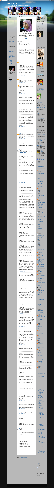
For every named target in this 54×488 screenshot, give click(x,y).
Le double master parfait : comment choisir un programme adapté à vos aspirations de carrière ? (41, 228)
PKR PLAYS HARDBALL (41, 452)
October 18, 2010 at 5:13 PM (22, 400)
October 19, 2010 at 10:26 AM (23, 435)
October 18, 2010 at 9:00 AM (22, 350)
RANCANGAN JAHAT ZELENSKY (40, 368)
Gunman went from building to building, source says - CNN (12, 51)
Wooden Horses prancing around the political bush (40, 288)
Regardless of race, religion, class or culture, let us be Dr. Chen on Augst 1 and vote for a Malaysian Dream (41, 236)
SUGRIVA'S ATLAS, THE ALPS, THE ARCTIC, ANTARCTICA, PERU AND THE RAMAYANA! (41, 204)
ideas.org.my (39, 219)
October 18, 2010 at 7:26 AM (22, 326)
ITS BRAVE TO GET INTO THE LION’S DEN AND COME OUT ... (41, 445)
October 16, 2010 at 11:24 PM (23, 147)
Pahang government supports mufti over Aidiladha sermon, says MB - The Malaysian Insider (12, 55)
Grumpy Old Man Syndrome (41, 253)
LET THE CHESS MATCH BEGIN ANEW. (41, 442)
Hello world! (39, 338)
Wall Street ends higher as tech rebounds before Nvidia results (41, 213)
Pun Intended (39, 305)
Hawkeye (39, 215)
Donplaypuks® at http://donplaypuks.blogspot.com (41, 202)
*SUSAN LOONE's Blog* (41, 159)
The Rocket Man (40, 285)
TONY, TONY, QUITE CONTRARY (40, 422)
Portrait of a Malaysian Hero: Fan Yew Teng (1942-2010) (41, 249)
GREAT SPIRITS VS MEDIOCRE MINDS (40, 272)
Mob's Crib (39, 281)
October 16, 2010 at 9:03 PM (22, 138)
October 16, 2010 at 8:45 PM (22, 126)
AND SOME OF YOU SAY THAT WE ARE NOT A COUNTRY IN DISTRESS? (41, 140)
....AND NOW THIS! (40, 413)
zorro (20, 149)
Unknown (20, 133)
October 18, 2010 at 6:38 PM (22, 413)
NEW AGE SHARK (40, 365)
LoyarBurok (39, 239)
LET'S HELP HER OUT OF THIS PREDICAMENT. (41, 437)
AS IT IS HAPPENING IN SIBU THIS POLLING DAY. (41, 108)
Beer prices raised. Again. (41, 186)
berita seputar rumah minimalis (41, 269)
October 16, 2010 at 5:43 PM (22, 82)
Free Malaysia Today (40, 212)
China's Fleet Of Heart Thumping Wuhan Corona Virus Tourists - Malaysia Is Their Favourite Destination (41, 266)
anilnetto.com (39, 162)
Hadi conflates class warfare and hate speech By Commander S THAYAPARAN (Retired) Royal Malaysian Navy (41, 327)
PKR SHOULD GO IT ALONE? (40, 408)
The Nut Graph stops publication (40, 352)
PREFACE (39, 224)
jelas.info (39, 226)
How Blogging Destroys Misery (41, 306)
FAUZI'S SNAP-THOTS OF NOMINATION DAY (41, 402)
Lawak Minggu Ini (40, 210)
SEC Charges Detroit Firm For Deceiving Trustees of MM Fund (41, 299)
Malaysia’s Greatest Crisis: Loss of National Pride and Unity (41, 197)
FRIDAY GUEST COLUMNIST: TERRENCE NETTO (41, 394)
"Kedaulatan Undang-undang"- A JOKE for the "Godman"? (41, 189)
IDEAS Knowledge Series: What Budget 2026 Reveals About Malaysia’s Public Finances (41, 221)
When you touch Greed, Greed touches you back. (41, 282)
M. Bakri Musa (40, 241)
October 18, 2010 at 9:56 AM (22, 364)
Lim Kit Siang (39, 234)
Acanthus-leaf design (40, 344)
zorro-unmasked (12, 3)
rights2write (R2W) (40, 310)
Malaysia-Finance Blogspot (40, 252)
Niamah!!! (39, 294)
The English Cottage (40, 343)
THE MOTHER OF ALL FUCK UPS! (41, 446)
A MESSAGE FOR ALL (40, 124)
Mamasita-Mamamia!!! (41, 264)
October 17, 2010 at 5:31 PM (22, 271)
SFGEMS (39, 330)
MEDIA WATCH (40, 274)
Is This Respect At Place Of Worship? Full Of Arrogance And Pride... (41, 363)
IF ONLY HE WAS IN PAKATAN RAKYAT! (41, 412)
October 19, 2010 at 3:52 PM (22, 451)
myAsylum (39, 287)
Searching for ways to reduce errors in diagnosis (41, 173)
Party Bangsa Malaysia (40, 333)
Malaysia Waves (40, 251)
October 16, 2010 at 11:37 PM (23, 152)
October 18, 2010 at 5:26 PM (22, 408)
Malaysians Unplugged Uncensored (41, 259)
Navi (19, 84)
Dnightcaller (39, 199)
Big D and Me (39, 172)
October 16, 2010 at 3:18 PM (22, 58)
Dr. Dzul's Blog (40, 207)
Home (38, 218)
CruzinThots (39, 188)
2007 (38, 465)
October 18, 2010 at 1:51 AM (22, 305)
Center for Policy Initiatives (40, 183)
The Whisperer (40, 361)
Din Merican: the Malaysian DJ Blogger (41, 195)
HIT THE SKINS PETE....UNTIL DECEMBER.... (40, 434)
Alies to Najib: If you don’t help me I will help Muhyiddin (41, 181)
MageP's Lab (39, 245)
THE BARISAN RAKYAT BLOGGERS (42, 151)
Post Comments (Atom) (24, 457)
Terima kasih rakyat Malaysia (41, 347)
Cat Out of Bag (40, 180)
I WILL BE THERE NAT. (41, 392)
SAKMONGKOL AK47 (40, 315)
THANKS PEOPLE (39, 145)
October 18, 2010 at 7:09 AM (22, 313)
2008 (38, 464)
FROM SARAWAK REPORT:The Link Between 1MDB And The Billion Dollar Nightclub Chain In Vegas (41, 261)
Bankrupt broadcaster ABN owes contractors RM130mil (41, 376)
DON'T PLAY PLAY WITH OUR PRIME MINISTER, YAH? (41, 415)
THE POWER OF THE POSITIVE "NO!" (41, 407)
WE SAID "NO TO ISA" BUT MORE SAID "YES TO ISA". (40, 102)
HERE (26, 38)
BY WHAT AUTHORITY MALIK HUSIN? (41, 436)
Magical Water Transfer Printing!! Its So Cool (40, 292)
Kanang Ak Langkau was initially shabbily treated (40, 341)
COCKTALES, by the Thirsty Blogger (40, 185)
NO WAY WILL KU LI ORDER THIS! (40, 389)
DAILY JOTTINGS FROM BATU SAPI (41, 400)
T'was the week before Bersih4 (41, 216)
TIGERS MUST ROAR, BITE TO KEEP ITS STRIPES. (41, 410)
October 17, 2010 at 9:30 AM (22, 192)
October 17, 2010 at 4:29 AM (22, 182)
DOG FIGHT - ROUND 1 (41, 397)
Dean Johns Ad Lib (40, 191)
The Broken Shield (40, 340)
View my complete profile (40, 24)
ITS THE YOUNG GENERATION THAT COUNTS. (41, 428)
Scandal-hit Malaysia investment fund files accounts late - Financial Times (12, 58)
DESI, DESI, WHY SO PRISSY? (41, 425)
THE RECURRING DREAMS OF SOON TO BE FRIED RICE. (41, 417)
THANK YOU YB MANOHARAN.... (40, 398)
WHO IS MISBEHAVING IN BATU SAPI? (41, 405)
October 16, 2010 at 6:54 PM (22, 93)
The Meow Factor (40, 349)
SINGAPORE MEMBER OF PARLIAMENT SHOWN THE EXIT (41, 279)
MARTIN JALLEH (40, 271)
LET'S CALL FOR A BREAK (41, 451)
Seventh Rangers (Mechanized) (40, 324)
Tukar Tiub (39, 367)
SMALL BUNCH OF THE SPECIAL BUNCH (41, 403)
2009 (38, 463)
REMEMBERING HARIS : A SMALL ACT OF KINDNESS (41, 359)
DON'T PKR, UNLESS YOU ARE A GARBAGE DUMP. (41, 439)
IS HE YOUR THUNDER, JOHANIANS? (41, 396)
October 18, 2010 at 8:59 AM (22, 344)
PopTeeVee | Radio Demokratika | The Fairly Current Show (41, 304)
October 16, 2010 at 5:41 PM (22, 75)
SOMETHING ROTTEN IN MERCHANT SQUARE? (41, 429)
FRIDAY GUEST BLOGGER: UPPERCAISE (41, 424)
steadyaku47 (39, 335)
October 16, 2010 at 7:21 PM (22, 113)
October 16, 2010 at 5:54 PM (22, 88)
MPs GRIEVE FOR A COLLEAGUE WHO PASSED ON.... (41, 432)
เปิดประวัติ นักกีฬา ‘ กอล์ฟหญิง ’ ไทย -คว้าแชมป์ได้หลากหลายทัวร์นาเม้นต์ (41, 243)
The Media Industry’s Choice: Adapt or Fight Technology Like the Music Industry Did (41, 373)
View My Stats (10, 80)
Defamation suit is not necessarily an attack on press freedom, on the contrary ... (41, 313)
